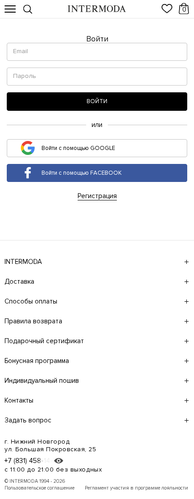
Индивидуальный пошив (42, 381)
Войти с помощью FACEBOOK (81, 172)
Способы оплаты (31, 301)
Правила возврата (33, 321)
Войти (97, 101)
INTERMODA (23, 262)
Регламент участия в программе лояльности (136, 487)
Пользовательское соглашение (39, 487)
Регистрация (97, 196)
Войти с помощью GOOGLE (77, 147)
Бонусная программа (37, 361)
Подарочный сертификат (44, 341)
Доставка (19, 281)
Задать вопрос (28, 420)
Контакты (19, 400)
